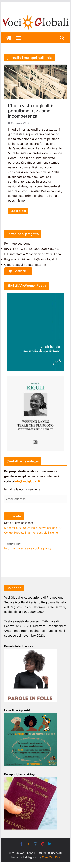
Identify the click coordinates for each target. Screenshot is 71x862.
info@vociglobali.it (27, 481)
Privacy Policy (13, 543)
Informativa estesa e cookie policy (27, 548)
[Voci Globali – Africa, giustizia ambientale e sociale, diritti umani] (35, 16)
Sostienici (20, 271)
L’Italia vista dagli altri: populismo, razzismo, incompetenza (30, 111)
